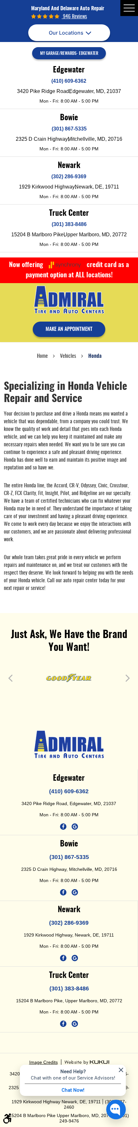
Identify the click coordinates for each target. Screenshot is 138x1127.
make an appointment (69, 329)
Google (75, 826)
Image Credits (43, 1062)
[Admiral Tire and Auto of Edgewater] (69, 300)
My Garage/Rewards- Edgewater (69, 54)
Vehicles (68, 356)
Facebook (63, 826)
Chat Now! (73, 1090)
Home (42, 356)
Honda (94, 356)
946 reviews (74, 16)
